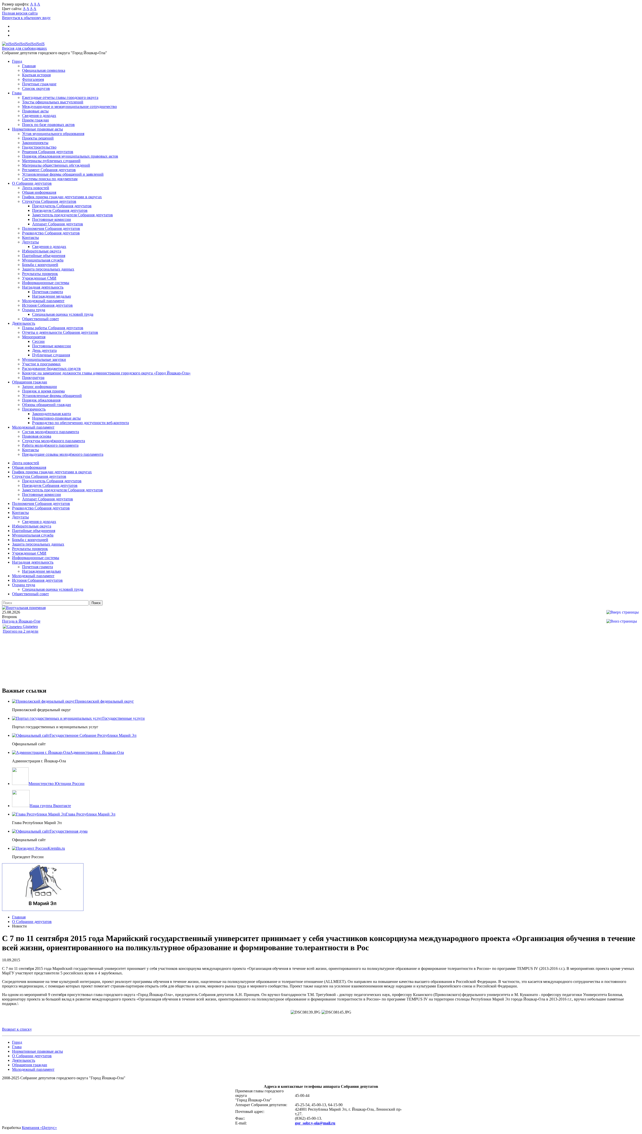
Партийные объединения (43, 255)
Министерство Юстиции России (57, 783)
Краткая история (36, 75)
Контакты (30, 237)
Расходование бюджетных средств (51, 368)
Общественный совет (40, 319)
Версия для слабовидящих (24, 48)
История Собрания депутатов (47, 305)
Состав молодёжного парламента (50, 432)
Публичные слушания (51, 355)
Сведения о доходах (39, 115)
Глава (17, 93)
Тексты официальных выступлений (52, 102)
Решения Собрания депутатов (47, 152)
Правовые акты (35, 111)
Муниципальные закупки (44, 359)
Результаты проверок (40, 274)
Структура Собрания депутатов (49, 201)
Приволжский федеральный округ (104, 701)
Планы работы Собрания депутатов (52, 328)
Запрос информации (39, 386)
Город (17, 61)
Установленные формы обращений (52, 395)
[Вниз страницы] (621, 621)
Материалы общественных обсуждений (56, 165)
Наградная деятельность (42, 287)
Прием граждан (35, 120)
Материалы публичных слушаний (51, 161)
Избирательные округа (41, 251)
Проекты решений (38, 138)
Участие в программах (41, 364)
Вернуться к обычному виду (26, 18)
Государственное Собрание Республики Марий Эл (93, 735)
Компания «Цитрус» (39, 1127)
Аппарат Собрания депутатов (57, 224)
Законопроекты (35, 143)
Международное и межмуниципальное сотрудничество (69, 106)
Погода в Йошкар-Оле (21, 621)
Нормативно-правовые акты (56, 418)
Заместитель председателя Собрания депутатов (72, 215)
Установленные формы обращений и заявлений (63, 174)
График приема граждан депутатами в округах (62, 197)
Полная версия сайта (20, 13)
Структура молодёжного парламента (53, 441)
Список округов (36, 88)
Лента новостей (35, 188)
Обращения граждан (29, 382)
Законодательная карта (51, 414)
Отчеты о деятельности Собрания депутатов (60, 332)
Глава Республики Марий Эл (90, 814)
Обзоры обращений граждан (46, 405)
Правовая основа (36, 436)
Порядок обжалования (41, 400)
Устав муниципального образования (53, 133)
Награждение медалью (51, 296)
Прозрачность (34, 409)
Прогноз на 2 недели (20, 631)
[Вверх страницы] (622, 612)
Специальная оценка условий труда (62, 314)
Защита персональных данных (48, 269)
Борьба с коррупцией (40, 264)
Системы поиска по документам (49, 179)
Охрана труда (33, 310)
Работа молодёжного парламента (50, 445)
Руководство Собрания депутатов (51, 233)
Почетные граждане (39, 84)
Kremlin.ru (56, 848)
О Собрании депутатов (32, 183)
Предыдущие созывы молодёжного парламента (62, 454)
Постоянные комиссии (51, 219)
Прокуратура (33, 377)
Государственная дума (69, 831)
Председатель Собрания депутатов (62, 206)
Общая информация (39, 192)
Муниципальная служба (42, 260)
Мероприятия (33, 337)
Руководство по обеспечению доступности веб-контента (80, 423)
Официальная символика (43, 70)
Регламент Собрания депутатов (49, 170)
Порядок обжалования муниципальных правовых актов (70, 156)
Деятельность (23, 323)
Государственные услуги (123, 718)
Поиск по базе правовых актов (48, 124)
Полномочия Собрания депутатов (51, 228)
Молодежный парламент (43, 301)
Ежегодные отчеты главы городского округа (60, 97)
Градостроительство (39, 147)
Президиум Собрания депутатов (60, 210)
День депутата (44, 350)
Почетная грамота (47, 292)
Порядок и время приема (43, 391)
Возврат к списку (17, 1029)
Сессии (38, 341)
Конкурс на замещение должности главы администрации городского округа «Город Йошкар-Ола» (106, 373)
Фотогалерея (33, 79)
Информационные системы (45, 283)
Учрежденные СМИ (39, 278)
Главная (29, 66)
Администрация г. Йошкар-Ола (97, 752)
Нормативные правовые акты (37, 129)
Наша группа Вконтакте (50, 806)
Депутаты (30, 242)
